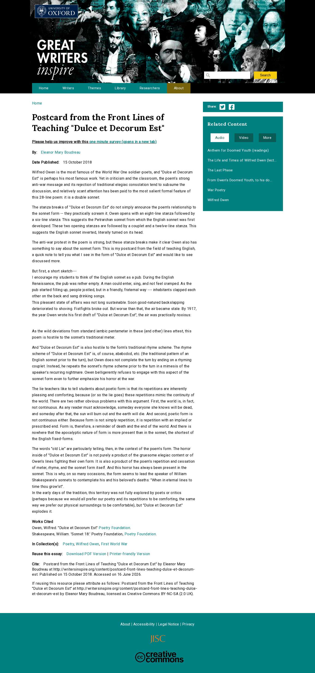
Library (120, 88)
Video (243, 138)
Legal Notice (168, 624)
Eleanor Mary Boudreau (60, 152)
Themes (94, 88)
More (267, 138)
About (179, 88)
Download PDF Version (86, 554)
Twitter (222, 107)
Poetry (68, 544)
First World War (114, 544)
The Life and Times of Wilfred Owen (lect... (242, 160)
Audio (219, 138)
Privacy (188, 624)
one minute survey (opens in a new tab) (123, 142)
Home (44, 88)
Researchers (150, 88)
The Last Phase (220, 170)
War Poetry (217, 190)
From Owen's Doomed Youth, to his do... (240, 180)
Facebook (232, 107)
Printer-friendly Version (130, 554)
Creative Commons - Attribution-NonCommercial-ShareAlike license (159, 656)
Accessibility (144, 624)
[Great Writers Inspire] (56, 11)
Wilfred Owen (87, 544)
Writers (68, 88)
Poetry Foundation (114, 528)
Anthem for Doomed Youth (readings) (238, 150)
